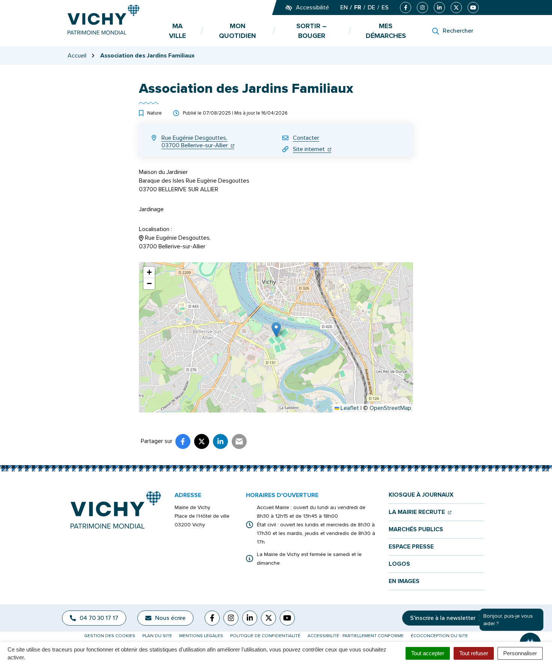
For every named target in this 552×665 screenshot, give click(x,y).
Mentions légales (201, 636)
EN (344, 7)
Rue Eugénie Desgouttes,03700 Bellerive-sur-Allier (197, 141)
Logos (399, 564)
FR (357, 7)
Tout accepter (427, 653)
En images (404, 581)
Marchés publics (416, 529)
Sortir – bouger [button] (311, 31)
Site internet (312, 149)
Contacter (306, 138)
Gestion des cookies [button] (109, 636)
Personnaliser (520, 653)
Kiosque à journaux (421, 495)
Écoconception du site (439, 636)
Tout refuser (473, 653)
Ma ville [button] (177, 31)
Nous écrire (170, 618)
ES (385, 7)
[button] (276, 329)
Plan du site (157, 636)
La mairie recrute (420, 512)
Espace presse (411, 546)
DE (371, 7)
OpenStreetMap (390, 408)
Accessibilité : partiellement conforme (356, 636)
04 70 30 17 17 (99, 618)
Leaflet (349, 408)
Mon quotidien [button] (237, 31)
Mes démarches (386, 31)
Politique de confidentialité (265, 636)
